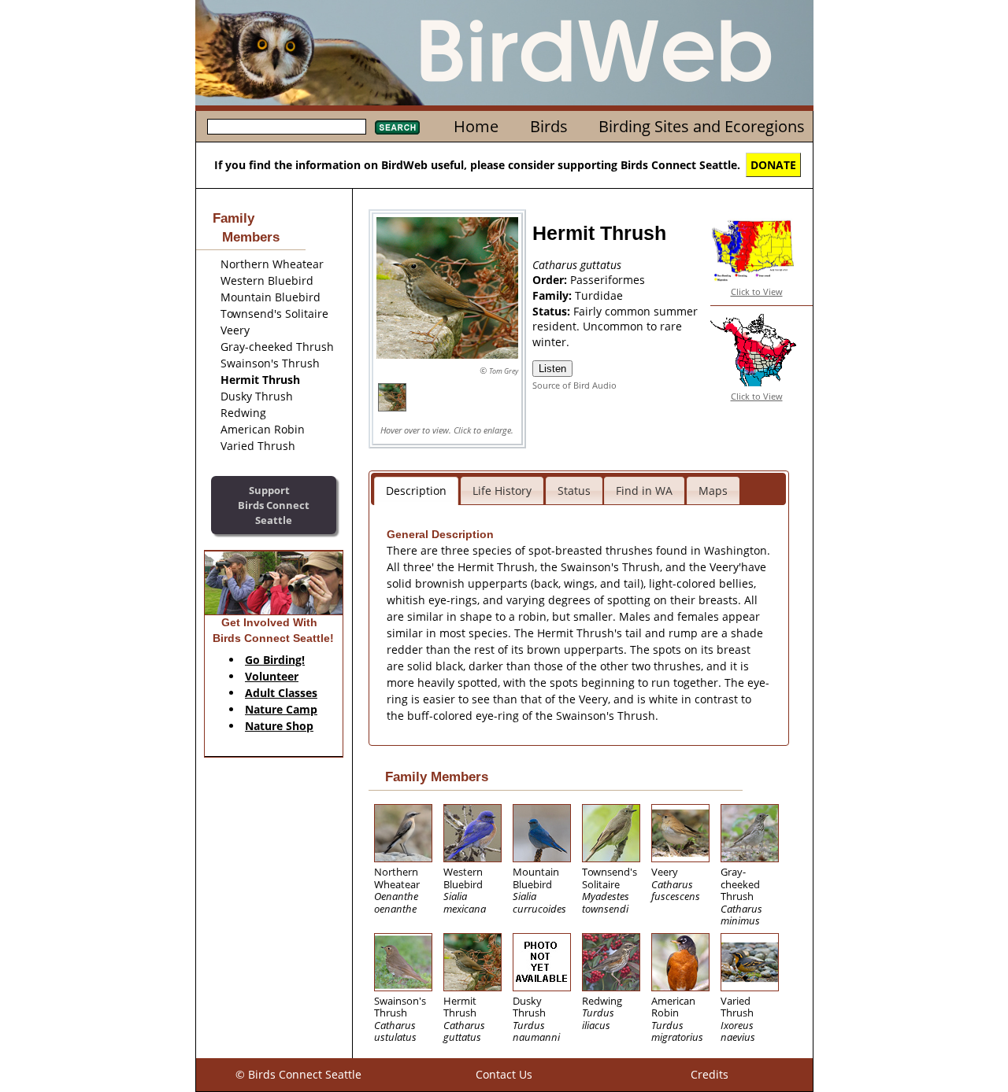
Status (574, 490)
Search (397, 127)
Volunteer (271, 676)
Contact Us (504, 1074)
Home (476, 126)
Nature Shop (279, 725)
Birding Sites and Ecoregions (701, 126)
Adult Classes (281, 692)
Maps (713, 490)
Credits (709, 1074)
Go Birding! (275, 659)
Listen (552, 368)
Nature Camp (281, 709)
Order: (551, 279)
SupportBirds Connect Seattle (273, 504)
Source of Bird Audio (574, 385)
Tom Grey (503, 371)
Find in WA (644, 490)
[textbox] (286, 127)
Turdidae (599, 295)
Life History (502, 490)
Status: (552, 311)
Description (416, 490)
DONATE (773, 164)
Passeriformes (607, 279)
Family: (553, 295)
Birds (549, 126)
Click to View (757, 291)
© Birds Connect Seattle (298, 1074)
